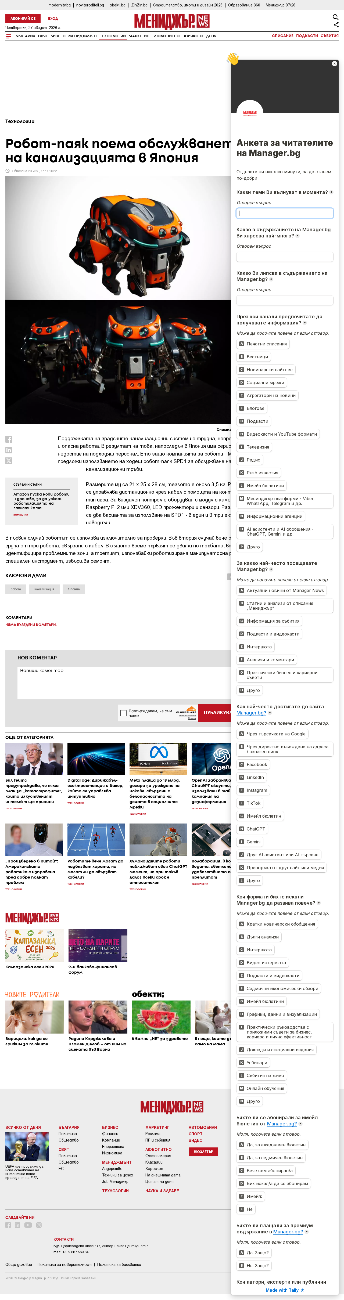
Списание (282, 36)
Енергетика (113, 1147)
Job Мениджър (115, 1181)
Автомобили (203, 1127)
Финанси (110, 1134)
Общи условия (18, 1264)
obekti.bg (118, 5)
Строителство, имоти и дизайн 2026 (188, 5)
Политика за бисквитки (119, 1264)
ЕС (61, 1169)
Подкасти (307, 36)
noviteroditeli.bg (90, 5)
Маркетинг (139, 36)
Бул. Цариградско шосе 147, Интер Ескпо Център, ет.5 (100, 1246)
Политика (68, 1134)
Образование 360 (244, 5)
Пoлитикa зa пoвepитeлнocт (65, 1264)
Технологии (113, 36)
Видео (196, 1140)
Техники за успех (117, 1175)
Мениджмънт (82, 36)
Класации (154, 1162)
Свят (43, 36)
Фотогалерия (158, 1156)
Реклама (152, 1134)
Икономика (112, 1153)
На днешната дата (163, 1175)
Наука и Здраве (162, 1191)
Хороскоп (154, 1169)
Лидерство (112, 1169)
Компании (111, 1140)
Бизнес (58, 36)
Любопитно (167, 36)
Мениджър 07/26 (280, 5)
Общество (69, 1140)
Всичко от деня (199, 36)
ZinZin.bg (139, 5)
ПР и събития (157, 1140)
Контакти (63, 1239)
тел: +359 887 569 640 (71, 1252)
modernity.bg (60, 5)
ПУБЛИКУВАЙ (220, 713)
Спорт (196, 1134)
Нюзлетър (203, 1152)
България (25, 36)
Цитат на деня (159, 1181)
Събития (330, 36)
